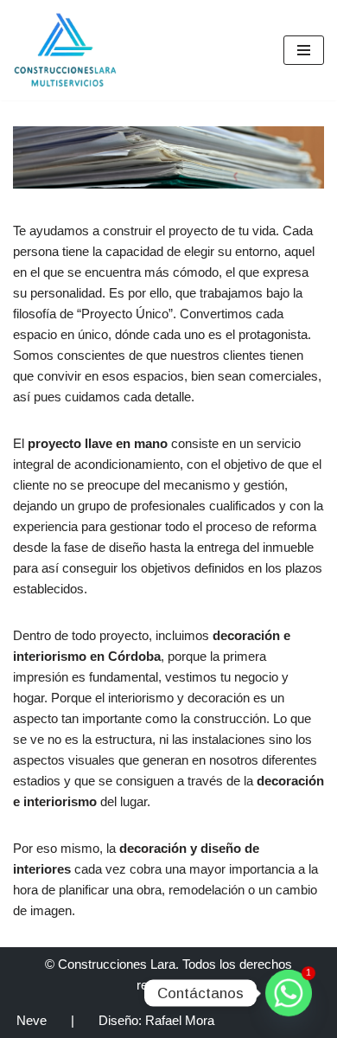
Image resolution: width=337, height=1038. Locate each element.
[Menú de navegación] (303, 50)
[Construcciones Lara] (65, 50)
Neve (31, 1020)
